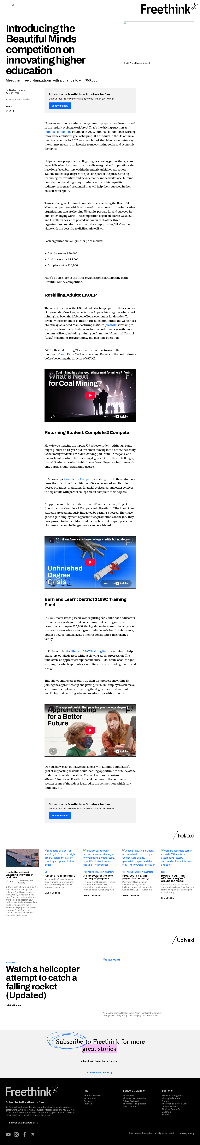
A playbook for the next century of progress (98, 877)
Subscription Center (98, 1073)
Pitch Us (88, 1104)
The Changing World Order (175, 1104)
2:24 (11, 882)
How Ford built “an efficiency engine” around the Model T (173, 878)
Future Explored (131, 1101)
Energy (165, 1101)
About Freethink (92, 1096)
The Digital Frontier (171, 1098)
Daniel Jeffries (52, 893)
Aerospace (10, 962)
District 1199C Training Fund (90, 651)
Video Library (129, 1106)
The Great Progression (134, 1104)
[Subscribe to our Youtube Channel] (8, 1134)
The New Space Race (172, 1109)
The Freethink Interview (134, 1098)
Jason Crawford (92, 895)
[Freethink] (169, 8)
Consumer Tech (170, 1106)
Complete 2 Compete (78, 479)
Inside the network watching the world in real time (19, 875)
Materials (166, 1112)
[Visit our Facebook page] (24, 1134)
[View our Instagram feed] (16, 1134)
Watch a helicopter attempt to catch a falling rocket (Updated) (42, 982)
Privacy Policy (187, 1133)
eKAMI (110, 325)
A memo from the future (60, 875)
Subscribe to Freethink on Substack (100, 1061)
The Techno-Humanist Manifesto (98, 872)
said (63, 354)
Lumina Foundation (58, 132)
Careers (88, 1101)
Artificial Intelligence (172, 1096)
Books (163, 872)
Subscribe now (60, 106)
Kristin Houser (13, 1005)
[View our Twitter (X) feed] (32, 1134)
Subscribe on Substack (22, 1122)
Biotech (166, 1115)
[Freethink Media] (41, 1091)
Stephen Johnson (17, 90)
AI (46, 872)
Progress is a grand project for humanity (135, 877)
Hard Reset (128, 1096)
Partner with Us (91, 1098)
